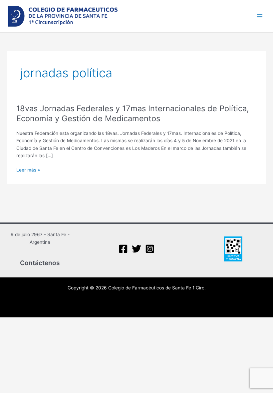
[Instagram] (149, 248)
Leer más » (28, 170)
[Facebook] (123, 248)
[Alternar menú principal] (260, 16)
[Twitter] (136, 248)
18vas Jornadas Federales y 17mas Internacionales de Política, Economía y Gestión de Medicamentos (132, 114)
